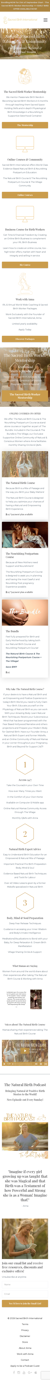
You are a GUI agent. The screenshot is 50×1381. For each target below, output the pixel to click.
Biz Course (25, 264)
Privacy (25, 1330)
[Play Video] (4, 1064)
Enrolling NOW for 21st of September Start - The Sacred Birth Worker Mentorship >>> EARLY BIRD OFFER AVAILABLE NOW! (25, 5)
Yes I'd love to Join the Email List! (25, 1303)
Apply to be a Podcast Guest (25, 1366)
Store (25, 1342)
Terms (25, 1324)
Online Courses (25, 195)
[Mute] (36, 1064)
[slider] (22, 1064)
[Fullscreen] (45, 1064)
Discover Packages (25, 339)
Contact (25, 1360)
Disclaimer (25, 1336)
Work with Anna (25, 1354)
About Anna (25, 1348)
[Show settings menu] (40, 1064)
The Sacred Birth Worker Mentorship (25, 396)
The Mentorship (25, 125)
